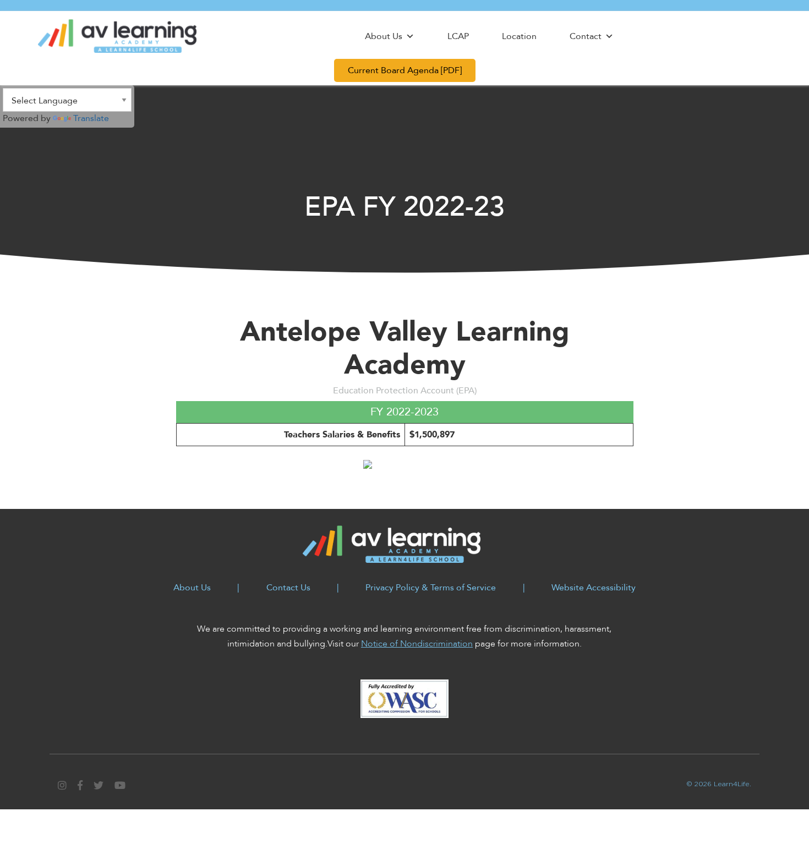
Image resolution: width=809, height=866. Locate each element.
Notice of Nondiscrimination (417, 644)
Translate (91, 118)
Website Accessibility (593, 588)
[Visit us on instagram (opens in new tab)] (63, 786)
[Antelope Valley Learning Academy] (117, 36)
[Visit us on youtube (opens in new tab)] (119, 786)
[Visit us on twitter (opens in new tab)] (100, 786)
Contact (586, 36)
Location (519, 36)
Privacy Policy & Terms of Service (430, 588)
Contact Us (288, 588)
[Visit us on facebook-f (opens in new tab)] (81, 786)
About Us (383, 36)
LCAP (458, 36)
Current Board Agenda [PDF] (405, 70)
